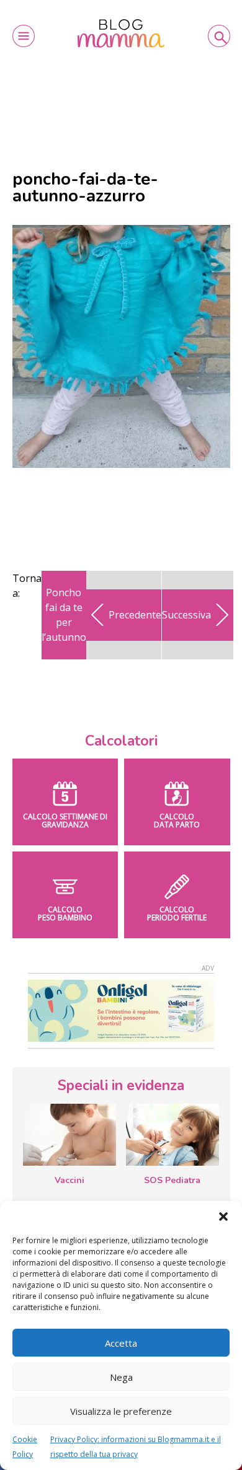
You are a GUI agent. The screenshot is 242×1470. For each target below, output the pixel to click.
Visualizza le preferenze (121, 1411)
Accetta (121, 1343)
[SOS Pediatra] (172, 1135)
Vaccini (69, 1180)
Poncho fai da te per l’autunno (64, 615)
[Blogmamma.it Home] (121, 33)
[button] (223, 1216)
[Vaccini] (69, 1135)
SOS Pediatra (172, 1180)
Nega (121, 1377)
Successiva (186, 615)
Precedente (135, 615)
